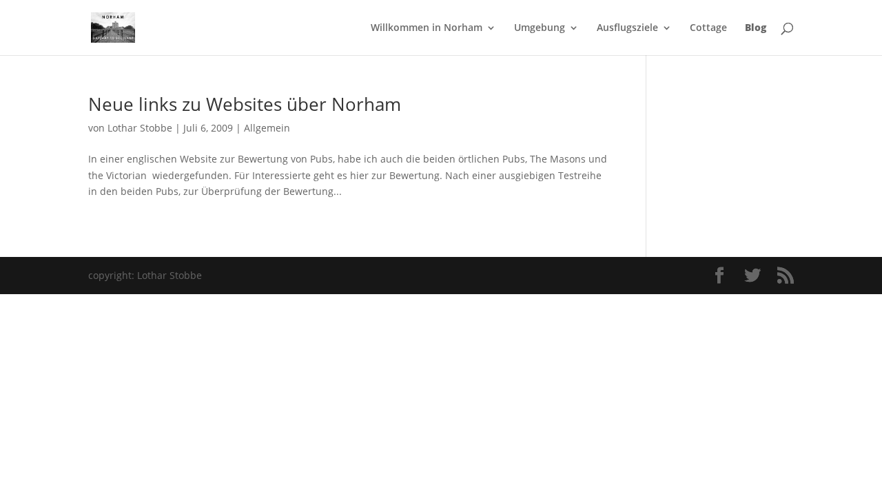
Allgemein (267, 127)
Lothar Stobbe (139, 127)
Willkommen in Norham (426, 28)
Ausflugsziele (627, 28)
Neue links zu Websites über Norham (244, 104)
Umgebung (539, 28)
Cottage (708, 28)
